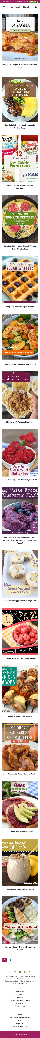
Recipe (20, 1021)
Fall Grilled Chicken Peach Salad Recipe (20, 364)
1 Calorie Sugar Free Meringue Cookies (20, 658)
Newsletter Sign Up (20, 1027)
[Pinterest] (25, 972)
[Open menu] (4, 7)
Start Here (20, 991)
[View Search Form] (36, 7)
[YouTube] (20, 972)
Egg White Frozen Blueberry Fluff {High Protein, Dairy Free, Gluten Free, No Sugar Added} (20, 540)
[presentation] (20, 37)
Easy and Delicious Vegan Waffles (20, 307)
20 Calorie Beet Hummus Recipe (20, 832)
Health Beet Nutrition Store (20, 1000)
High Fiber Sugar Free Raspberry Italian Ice (20, 480)
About (20, 994)
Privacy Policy (20, 1006)
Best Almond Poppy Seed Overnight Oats (20, 601)
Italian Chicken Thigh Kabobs (20, 716)
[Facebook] (11, 972)
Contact (20, 997)
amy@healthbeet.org (20, 983)
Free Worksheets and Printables (20, 1018)
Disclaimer (20, 1003)
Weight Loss (20, 1024)
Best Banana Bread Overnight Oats (20, 889)
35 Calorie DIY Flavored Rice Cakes (20, 422)
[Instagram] (15, 972)
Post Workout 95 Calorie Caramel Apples (20, 774)
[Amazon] (29, 972)
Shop (20, 1015)
